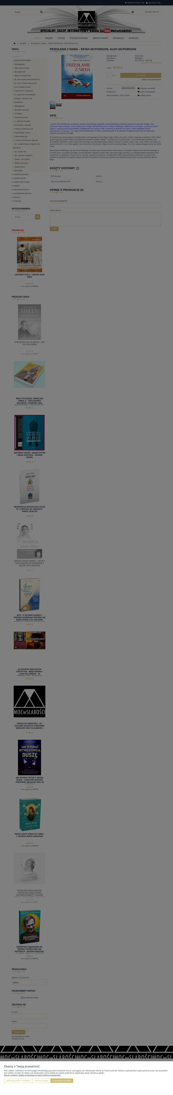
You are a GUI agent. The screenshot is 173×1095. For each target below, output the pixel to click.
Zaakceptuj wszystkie (61, 1080)
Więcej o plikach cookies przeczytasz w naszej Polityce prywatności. (32, 1075)
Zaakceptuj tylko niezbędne (18, 1080)
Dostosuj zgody (41, 1080)
